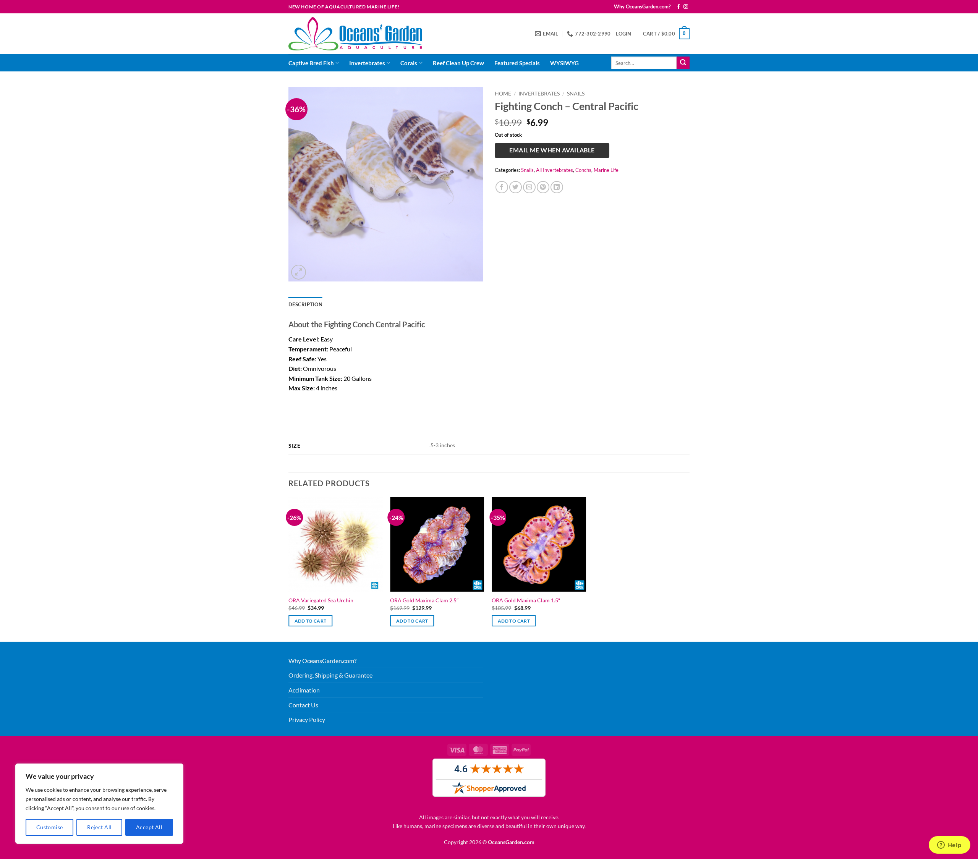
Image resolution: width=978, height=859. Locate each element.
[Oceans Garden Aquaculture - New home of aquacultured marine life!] (355, 33)
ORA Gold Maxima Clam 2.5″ (424, 600)
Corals (408, 63)
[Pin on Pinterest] (543, 187)
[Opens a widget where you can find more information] (949, 845)
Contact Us (303, 705)
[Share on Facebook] (501, 187)
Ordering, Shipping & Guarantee (330, 675)
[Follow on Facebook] (678, 7)
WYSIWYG (564, 63)
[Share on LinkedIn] (557, 187)
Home (503, 94)
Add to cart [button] (311, 620)
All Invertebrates (554, 170)
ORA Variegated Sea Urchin (320, 600)
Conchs (583, 170)
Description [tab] (305, 304)
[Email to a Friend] (529, 187)
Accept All (149, 827)
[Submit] (683, 63)
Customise (49, 827)
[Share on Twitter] (515, 187)
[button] (623, 33)
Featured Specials (517, 63)
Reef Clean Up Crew (458, 63)
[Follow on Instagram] (685, 7)
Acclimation (304, 690)
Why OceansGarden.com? (642, 6)
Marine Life (606, 170)
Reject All (99, 827)
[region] (99, 804)
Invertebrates (367, 63)
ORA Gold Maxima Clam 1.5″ (526, 600)
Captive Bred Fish (311, 63)
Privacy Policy (306, 719)
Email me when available (552, 150)
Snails (576, 94)
